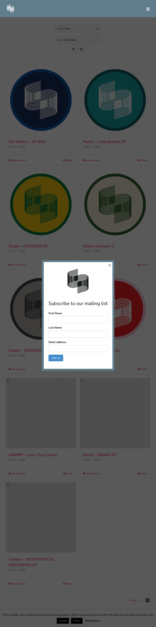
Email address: (57, 342)
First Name (55, 313)
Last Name (55, 327)
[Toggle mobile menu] (148, 9)
